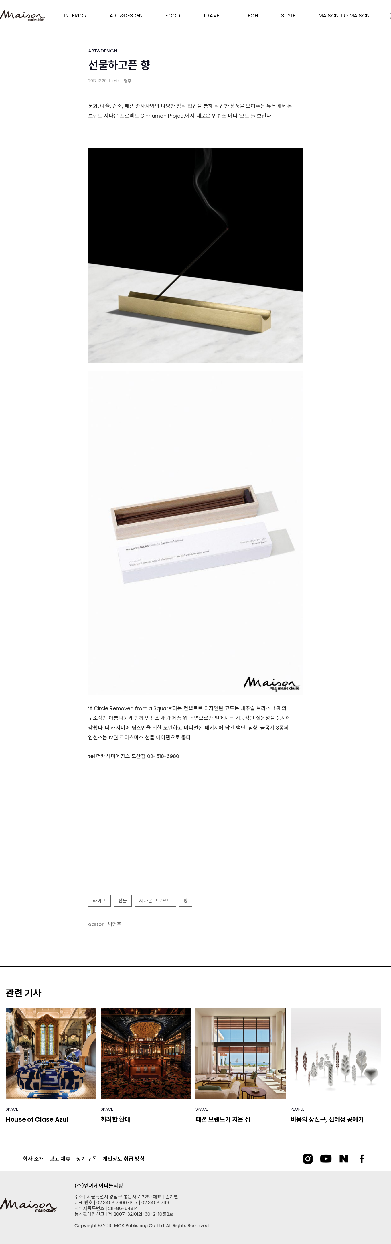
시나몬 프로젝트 (155, 900)
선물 (122, 900)
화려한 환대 (115, 1119)
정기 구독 (86, 1158)
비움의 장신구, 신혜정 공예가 (327, 1119)
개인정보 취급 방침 (124, 1158)
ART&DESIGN (102, 51)
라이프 (99, 900)
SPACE (12, 1109)
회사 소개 (33, 1158)
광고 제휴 (60, 1158)
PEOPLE (297, 1109)
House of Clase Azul (37, 1119)
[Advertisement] (195, 844)
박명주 (125, 81)
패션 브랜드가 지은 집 (223, 1119)
